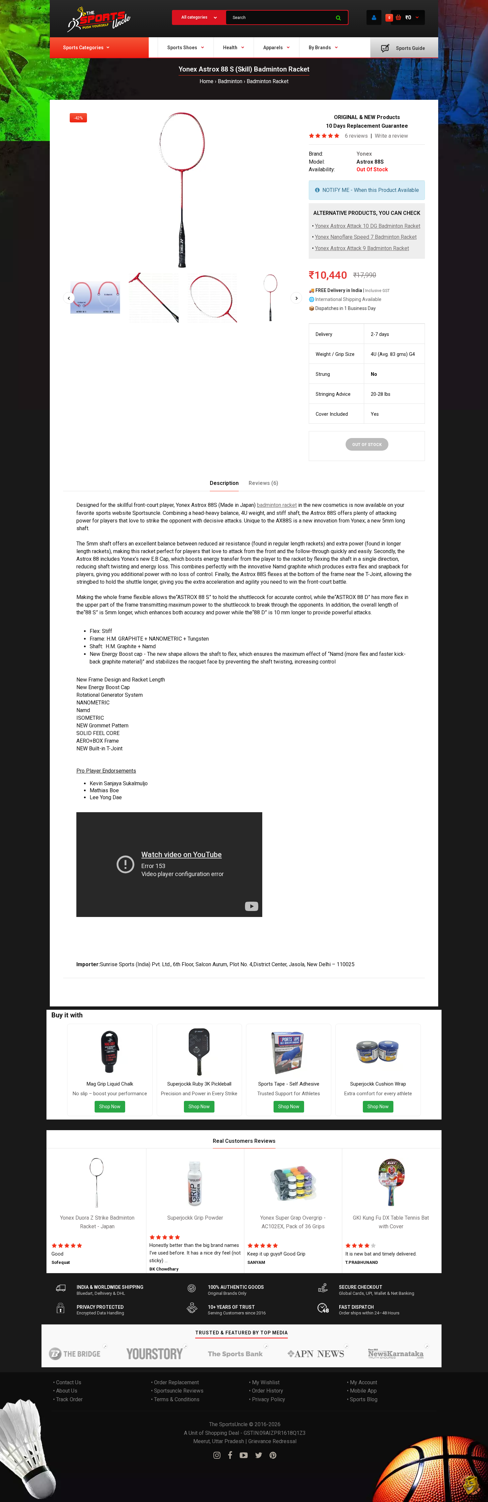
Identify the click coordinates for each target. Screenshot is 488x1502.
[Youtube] (244, 1455)
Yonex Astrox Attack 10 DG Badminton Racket (367, 226)
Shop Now (110, 1107)
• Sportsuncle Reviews (177, 1391)
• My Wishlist (264, 1382)
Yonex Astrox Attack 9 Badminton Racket (362, 248)
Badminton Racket (267, 81)
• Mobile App (362, 1391)
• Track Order (68, 1399)
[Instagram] (216, 1455)
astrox (102, 982)
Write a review (391, 136)
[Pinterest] (273, 1455)
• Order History (266, 1391)
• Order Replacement (175, 1382)
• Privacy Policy (267, 1399)
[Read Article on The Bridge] (53, 1353)
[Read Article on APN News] (294, 1353)
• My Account (362, 1382)
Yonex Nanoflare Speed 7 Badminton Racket (366, 237)
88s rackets (206, 982)
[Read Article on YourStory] (133, 1353)
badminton (139, 982)
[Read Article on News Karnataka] (374, 1353)
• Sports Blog (362, 1399)
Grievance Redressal (272, 1441)
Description (224, 483)
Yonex (364, 154)
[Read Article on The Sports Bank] (214, 1353)
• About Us (65, 1391)
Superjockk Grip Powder (195, 1218)
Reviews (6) (263, 483)
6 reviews (356, 136)
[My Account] (373, 17)
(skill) (118, 982)
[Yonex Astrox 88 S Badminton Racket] (182, 189)
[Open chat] (470, 1484)
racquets (180, 982)
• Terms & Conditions (175, 1399)
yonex (85, 982)
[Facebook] (230, 1455)
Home (206, 81)
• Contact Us (67, 1382)
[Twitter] (258, 1455)
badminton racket (277, 505)
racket (160, 982)
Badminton (230, 81)
